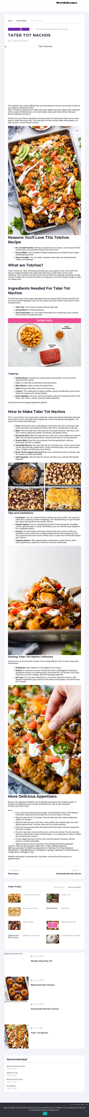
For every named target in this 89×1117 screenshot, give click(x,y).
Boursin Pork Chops (30, 908)
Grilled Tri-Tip (66, 895)
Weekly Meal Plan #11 (68, 922)
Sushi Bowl (65, 908)
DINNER (25, 29)
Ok (45, 1113)
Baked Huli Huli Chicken (31, 935)
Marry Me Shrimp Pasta (31, 895)
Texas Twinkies (28, 922)
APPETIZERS (21, 21)
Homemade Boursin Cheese (71, 935)
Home (10, 21)
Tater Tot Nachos (39, 1033)
